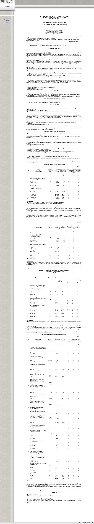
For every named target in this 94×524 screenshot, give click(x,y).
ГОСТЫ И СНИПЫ (82, 522)
